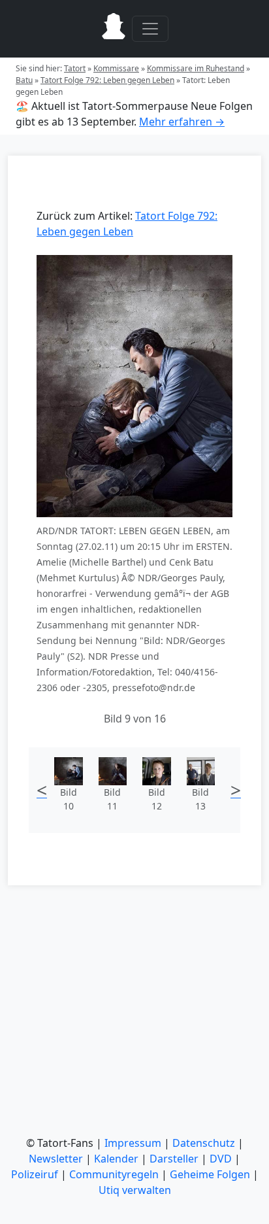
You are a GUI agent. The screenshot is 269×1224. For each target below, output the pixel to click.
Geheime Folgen (210, 1174)
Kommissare (116, 68)
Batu (24, 80)
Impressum (132, 1143)
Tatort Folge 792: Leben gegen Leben (107, 80)
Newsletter (56, 1158)
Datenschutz (203, 1143)
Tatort (75, 68)
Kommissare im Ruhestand (195, 68)
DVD (221, 1158)
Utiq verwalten (135, 1190)
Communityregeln (114, 1174)
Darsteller (174, 1158)
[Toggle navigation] (150, 29)
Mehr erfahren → (182, 121)
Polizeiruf (34, 1174)
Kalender (116, 1158)
